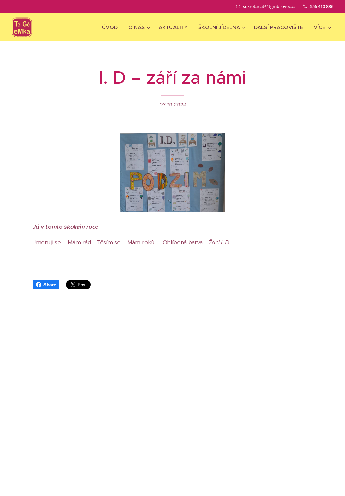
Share (49, 284)
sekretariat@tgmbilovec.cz (269, 6)
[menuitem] (111, 27)
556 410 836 (321, 6)
